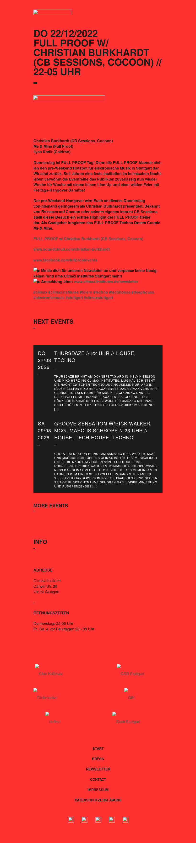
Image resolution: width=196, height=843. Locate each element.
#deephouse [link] (142, 292)
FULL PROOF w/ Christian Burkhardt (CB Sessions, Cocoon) (88, 238)
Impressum (98, 789)
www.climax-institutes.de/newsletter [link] (106, 281)
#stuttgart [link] (74, 297)
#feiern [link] (86, 292)
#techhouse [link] (120, 292)
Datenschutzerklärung (98, 800)
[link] (65, 260)
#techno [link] (100, 292)
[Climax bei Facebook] (71, 820)
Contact (98, 779)
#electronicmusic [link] (49, 297)
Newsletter (98, 769)
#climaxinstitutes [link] (63, 292)
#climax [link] (40, 292)
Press (98, 758)
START (98, 748)
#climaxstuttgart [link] (98, 297)
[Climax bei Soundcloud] (112, 820)
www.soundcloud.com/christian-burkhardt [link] (71, 249)
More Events (50, 505)
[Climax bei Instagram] (84, 820)
